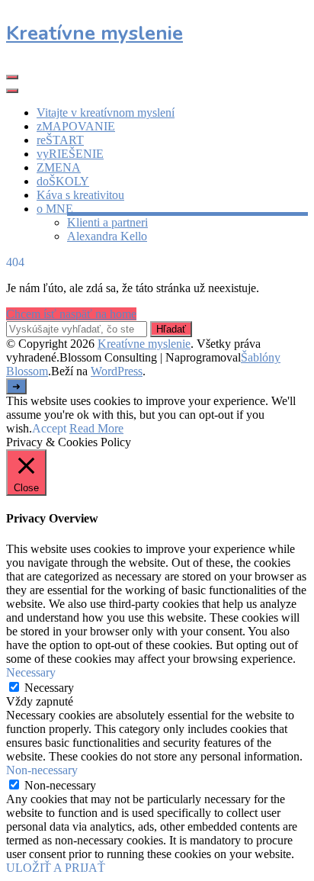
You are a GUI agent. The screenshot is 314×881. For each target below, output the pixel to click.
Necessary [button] (31, 672)
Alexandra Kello (107, 236)
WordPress (117, 371)
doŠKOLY (63, 181)
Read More (96, 428)
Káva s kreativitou (80, 194)
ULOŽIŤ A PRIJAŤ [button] (55, 867)
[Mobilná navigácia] (12, 77)
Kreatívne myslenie (94, 33)
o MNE (55, 208)
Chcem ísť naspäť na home (71, 313)
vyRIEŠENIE (70, 153)
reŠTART (60, 139)
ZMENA (59, 167)
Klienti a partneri (107, 222)
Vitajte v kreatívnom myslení (106, 112)
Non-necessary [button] (42, 770)
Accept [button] (49, 428)
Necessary (49, 687)
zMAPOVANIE (76, 126)
